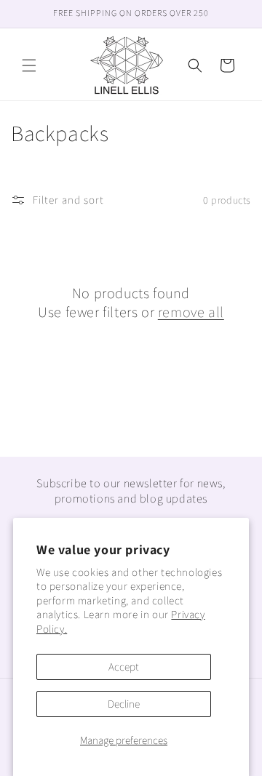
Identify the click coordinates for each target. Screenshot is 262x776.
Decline (124, 704)
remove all (191, 312)
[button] (29, 65)
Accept (123, 666)
